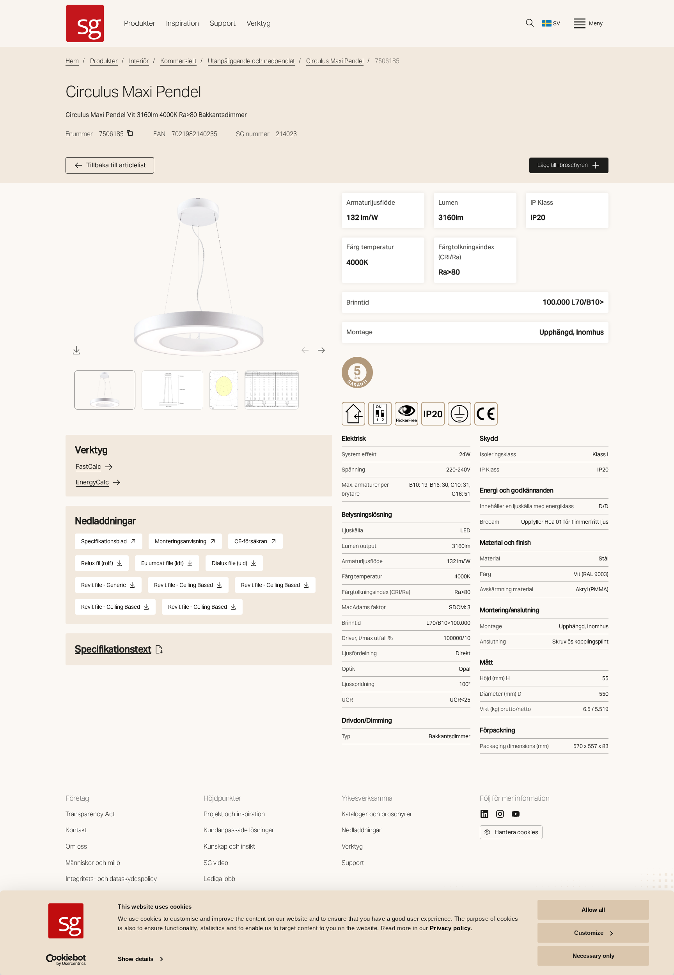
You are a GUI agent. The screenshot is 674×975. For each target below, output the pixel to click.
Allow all (593, 909)
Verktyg (259, 23)
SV (556, 23)
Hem (72, 61)
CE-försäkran (258, 543)
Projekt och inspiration (234, 814)
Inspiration (182, 23)
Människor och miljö (93, 863)
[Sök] (530, 23)
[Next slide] (321, 350)
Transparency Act (90, 814)
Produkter (139, 23)
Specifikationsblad (111, 543)
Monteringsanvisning (188, 543)
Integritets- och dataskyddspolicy (111, 879)
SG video (216, 863)
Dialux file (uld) (229, 565)
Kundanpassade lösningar (239, 830)
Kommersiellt (178, 61)
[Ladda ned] (76, 350)
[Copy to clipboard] (130, 133)
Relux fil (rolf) (97, 565)
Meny (596, 23)
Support (223, 23)
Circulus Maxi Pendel (335, 61)
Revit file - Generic (103, 587)
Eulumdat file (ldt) (162, 565)
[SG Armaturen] (85, 23)
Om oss (76, 846)
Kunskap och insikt (229, 846)
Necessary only (593, 955)
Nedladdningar (361, 830)
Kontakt (76, 830)
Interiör (139, 61)
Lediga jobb (219, 879)
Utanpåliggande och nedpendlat (251, 61)
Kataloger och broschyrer (377, 814)
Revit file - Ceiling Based (183, 587)
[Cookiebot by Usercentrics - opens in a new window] (66, 960)
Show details (135, 959)
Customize (588, 932)
